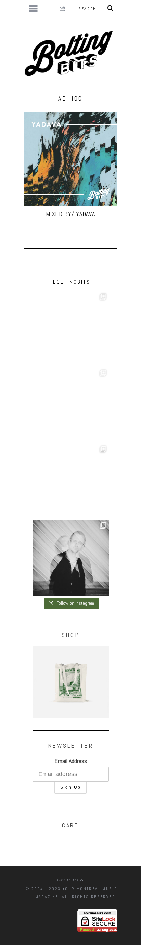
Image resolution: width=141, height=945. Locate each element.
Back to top (68, 880)
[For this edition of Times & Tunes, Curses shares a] (71, 558)
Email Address (70, 761)
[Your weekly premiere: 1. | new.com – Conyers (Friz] (71, 405)
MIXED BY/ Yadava (70, 214)
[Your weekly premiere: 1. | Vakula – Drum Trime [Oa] (71, 481)
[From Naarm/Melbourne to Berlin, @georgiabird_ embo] (71, 329)
